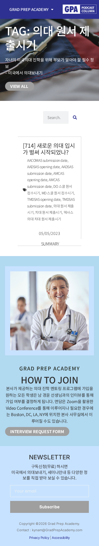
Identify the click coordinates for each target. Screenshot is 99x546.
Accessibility (61, 538)
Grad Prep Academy (28, 9)
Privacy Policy (39, 538)
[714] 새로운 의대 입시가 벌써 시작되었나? (49, 148)
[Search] (75, 117)
